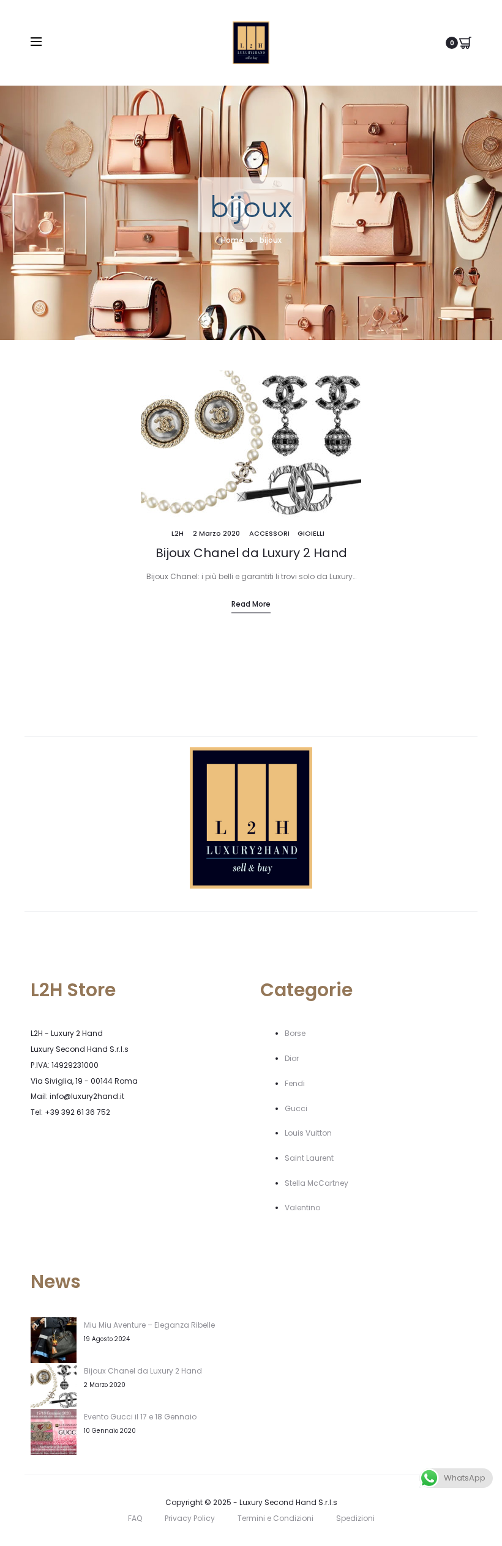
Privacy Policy (190, 1518)
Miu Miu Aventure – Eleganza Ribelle (149, 1325)
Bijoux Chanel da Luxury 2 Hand (251, 552)
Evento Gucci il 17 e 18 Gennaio (140, 1416)
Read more (251, 604)
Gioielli (311, 533)
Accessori (269, 533)
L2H (177, 533)
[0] (465, 42)
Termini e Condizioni (275, 1518)
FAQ (135, 1518)
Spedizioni (355, 1518)
